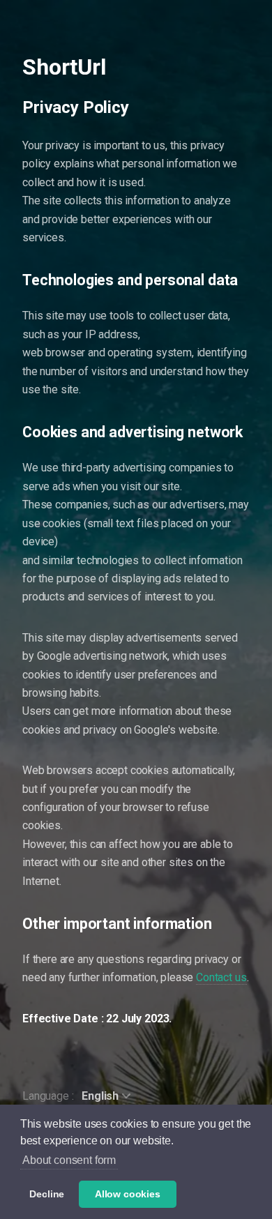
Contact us (221, 977)
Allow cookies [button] (127, 1193)
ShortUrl (64, 67)
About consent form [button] (69, 1160)
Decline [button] (46, 1193)
